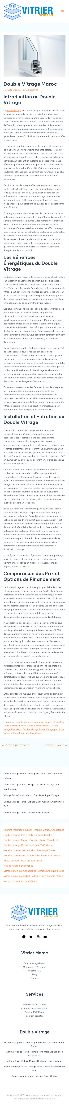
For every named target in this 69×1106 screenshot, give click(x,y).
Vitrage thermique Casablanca (26, 733)
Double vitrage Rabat (34, 729)
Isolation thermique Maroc (34, 1008)
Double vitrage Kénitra (15, 725)
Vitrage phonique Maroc (50, 871)
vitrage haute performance (18, 866)
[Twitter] (31, 936)
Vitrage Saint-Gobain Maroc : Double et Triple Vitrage (31, 795)
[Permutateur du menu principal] (62, 11)
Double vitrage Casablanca (29, 722)
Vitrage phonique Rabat (17, 876)
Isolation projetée (34, 1015)
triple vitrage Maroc (31, 860)
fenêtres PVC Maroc (40, 845)
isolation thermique (14, 850)
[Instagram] (38, 936)
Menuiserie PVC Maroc (34, 967)
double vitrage (14, 110)
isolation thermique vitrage (19, 855)
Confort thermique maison (18, 830)
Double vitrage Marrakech (43, 840)
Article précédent (15, 745)
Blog (34, 974)
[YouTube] (45, 936)
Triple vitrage (11, 860)
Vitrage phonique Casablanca (20, 871)
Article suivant (55, 745)
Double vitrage (12, 89)
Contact (34, 978)
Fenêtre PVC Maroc (34, 1012)
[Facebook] (24, 936)
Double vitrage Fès (54, 722)
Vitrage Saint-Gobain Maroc (47, 876)
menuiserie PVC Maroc (47, 855)
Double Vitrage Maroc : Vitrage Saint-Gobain (26, 812)
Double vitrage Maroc (39, 725)
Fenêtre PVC (34, 970)
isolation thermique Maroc (41, 850)
